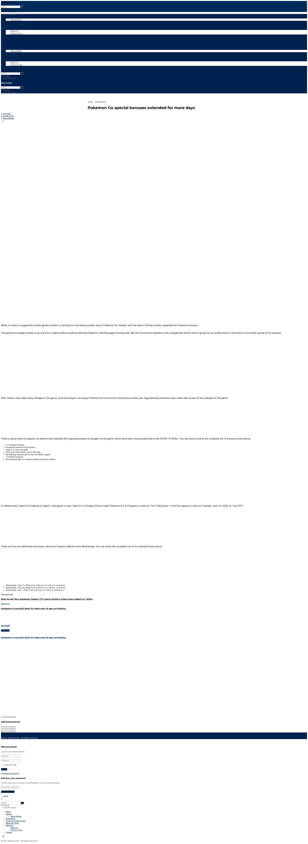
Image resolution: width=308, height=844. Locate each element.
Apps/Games (16, 20)
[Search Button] (22, 7)
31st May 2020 (7, 116)
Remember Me (10, 765)
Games (9, 17)
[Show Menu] (1, 80)
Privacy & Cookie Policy (16, 24)
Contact (9, 35)
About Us (9, 29)
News (8, 15)
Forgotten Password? (10, 773)
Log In (5, 796)
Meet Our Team (12, 26)
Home (90, 102)
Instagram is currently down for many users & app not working (33, 637)
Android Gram (6, 2)
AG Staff (7, 114)
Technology (10, 22)
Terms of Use (16, 33)
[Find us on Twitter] (2, 40)
